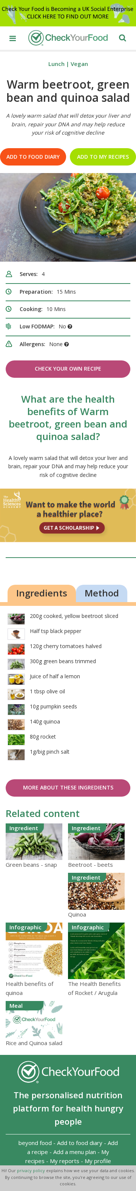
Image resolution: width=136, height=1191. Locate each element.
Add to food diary (33, 156)
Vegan (79, 63)
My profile (98, 1161)
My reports (64, 1161)
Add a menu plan (74, 1152)
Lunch (56, 63)
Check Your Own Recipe (68, 368)
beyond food (35, 1143)
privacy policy (31, 1170)
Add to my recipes (103, 156)
